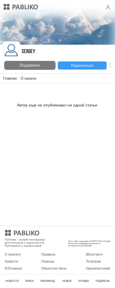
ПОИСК (29, 281)
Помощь (47, 261)
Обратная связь (54, 268)
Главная (10, 78)
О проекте (13, 254)
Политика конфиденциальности (84, 243)
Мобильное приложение (87, 234)
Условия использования (80, 245)
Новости (11, 261)
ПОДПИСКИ (102, 281)
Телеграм (93, 261)
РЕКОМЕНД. (48, 281)
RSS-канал (13, 268)
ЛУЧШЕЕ (83, 281)
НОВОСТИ (12, 281)
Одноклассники (98, 268)
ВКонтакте (94, 254)
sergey (29, 51)
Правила (48, 254)
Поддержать (30, 65)
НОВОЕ (67, 281)
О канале (28, 78)
